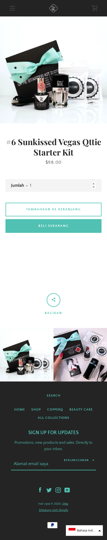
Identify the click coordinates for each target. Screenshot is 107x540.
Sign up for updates (53, 433)
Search (54, 395)
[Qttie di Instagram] (58, 490)
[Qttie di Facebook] (40, 490)
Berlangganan (76, 460)
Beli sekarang (53, 226)
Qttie (65, 503)
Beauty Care (81, 409)
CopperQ (55, 409)
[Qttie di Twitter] (49, 490)
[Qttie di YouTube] (67, 490)
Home (19, 409)
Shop (36, 409)
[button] (84, 530)
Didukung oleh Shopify (53, 510)
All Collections (53, 418)
